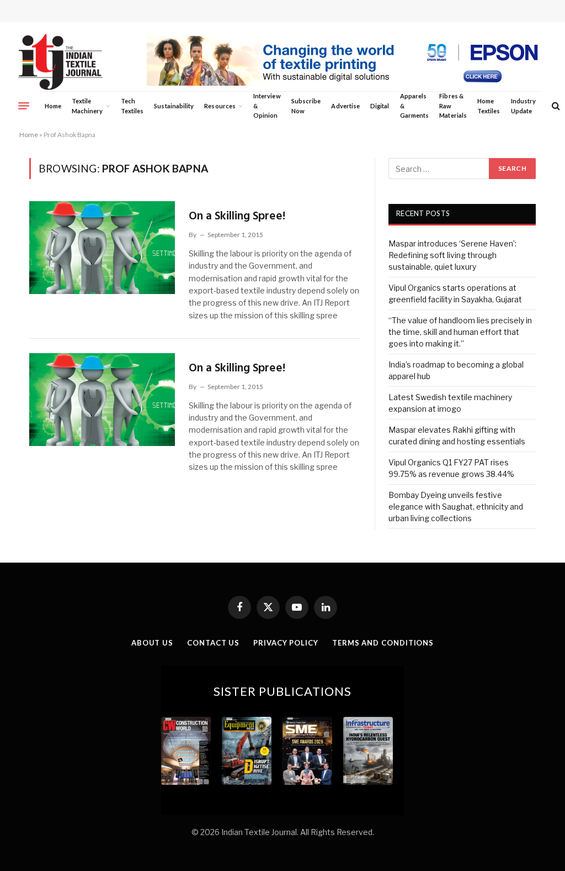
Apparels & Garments (414, 105)
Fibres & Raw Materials (453, 105)
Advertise (345, 105)
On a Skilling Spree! (237, 216)
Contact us (213, 642)
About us (152, 642)
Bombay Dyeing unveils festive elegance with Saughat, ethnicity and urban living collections (455, 506)
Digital (379, 105)
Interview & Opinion (267, 105)
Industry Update (523, 105)
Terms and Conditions (383, 642)
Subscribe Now (306, 105)
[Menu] (23, 105)
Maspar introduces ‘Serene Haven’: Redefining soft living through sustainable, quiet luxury (452, 255)
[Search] (555, 105)
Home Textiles (488, 105)
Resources (220, 105)
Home (53, 105)
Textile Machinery (87, 105)
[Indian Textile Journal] (60, 62)
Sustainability (174, 105)
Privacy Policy (285, 642)
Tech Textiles (132, 105)
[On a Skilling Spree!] (102, 247)
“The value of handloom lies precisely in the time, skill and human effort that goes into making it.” (460, 332)
